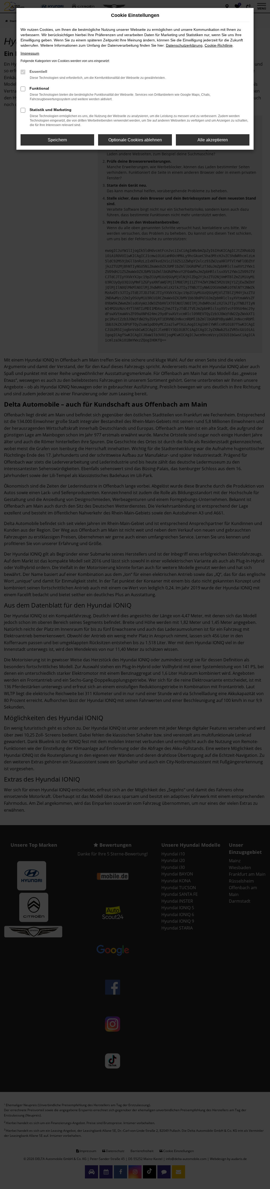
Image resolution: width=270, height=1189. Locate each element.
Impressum (30, 53)
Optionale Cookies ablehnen (135, 140)
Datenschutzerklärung (184, 45)
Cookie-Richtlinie (219, 45)
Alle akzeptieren (212, 140)
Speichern (57, 140)
